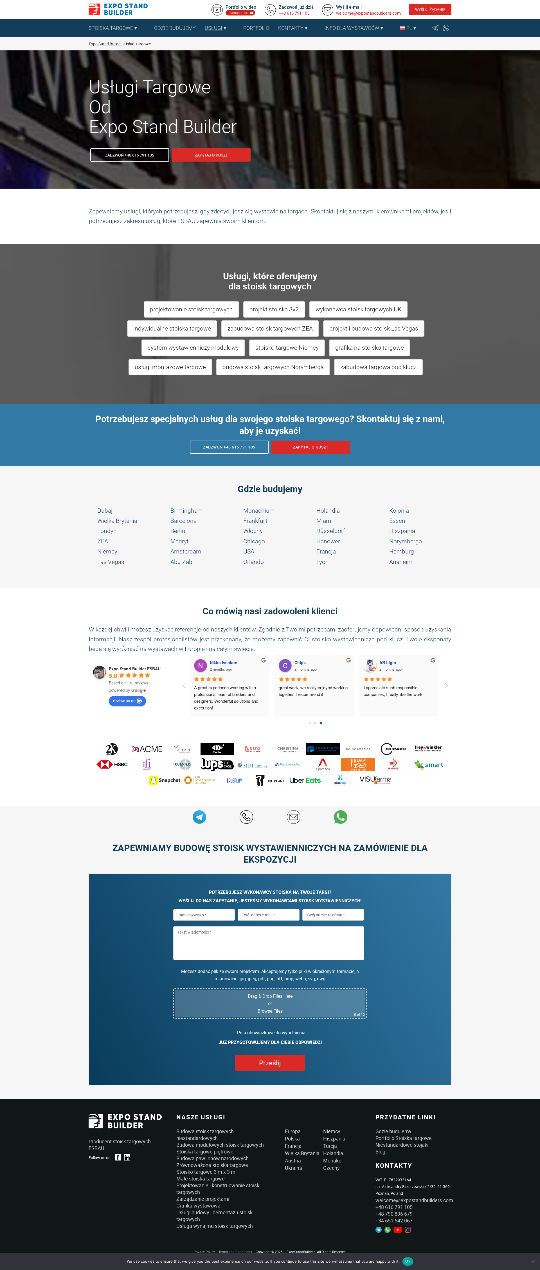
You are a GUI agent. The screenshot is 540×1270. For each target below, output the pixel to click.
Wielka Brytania (117, 520)
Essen (397, 520)
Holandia (328, 510)
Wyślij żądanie (430, 9)
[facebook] (118, 1157)
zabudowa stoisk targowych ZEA (270, 328)
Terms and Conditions (235, 1251)
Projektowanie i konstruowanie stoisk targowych (217, 1188)
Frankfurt (255, 520)
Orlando (253, 562)
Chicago (254, 541)
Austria (293, 1160)
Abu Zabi (182, 562)
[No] (533, 1261)
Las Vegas (110, 562)
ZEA (102, 541)
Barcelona (183, 520)
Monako (332, 1160)
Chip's (218, 662)
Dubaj (104, 510)
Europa (293, 1131)
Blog (380, 1151)
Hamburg (401, 551)
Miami (324, 520)
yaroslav (390, 662)
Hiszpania (402, 531)
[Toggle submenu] (147, 28)
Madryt (179, 541)
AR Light (305, 662)
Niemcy (107, 551)
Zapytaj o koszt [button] (211, 155)
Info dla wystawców (352, 28)
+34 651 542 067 (394, 1220)
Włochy (253, 531)
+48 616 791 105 (294, 13)
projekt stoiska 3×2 (274, 309)
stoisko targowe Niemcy (287, 347)
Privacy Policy (204, 1251)
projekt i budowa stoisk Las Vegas (373, 328)
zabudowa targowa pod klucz (378, 367)
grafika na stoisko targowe (369, 347)
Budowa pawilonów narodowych (212, 1158)
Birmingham (186, 510)
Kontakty (290, 28)
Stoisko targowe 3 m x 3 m (205, 1171)
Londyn (107, 531)
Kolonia (399, 510)
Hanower (328, 541)
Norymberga (405, 541)
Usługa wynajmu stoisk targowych (214, 1225)
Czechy (331, 1167)
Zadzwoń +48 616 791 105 (129, 155)
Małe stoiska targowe (200, 1178)
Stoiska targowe (111, 28)
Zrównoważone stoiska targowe (212, 1165)
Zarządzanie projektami (202, 1198)
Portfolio (256, 28)
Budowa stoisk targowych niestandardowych (205, 1134)
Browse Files (270, 1011)
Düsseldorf (330, 531)
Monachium (259, 510)
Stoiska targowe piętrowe (204, 1151)
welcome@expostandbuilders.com (368, 13)
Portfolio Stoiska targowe (403, 1138)
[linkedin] (127, 1157)
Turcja (330, 1145)
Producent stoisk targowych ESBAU (120, 1144)
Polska (292, 1138)
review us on (124, 700)
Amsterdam (185, 551)
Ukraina (293, 1167)
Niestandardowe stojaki (401, 1144)
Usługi (213, 28)
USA (248, 551)
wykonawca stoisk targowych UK (358, 309)
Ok (407, 1261)
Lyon (322, 562)
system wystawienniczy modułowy (193, 347)
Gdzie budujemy (175, 28)
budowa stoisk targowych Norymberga (273, 367)
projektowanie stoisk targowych (191, 309)
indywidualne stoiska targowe (172, 328)
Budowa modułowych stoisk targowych (220, 1144)
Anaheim (401, 562)
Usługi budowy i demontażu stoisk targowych (214, 1215)
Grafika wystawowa (198, 1205)
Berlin (177, 531)
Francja (326, 551)
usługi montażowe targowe (170, 367)
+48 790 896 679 (394, 1213)
